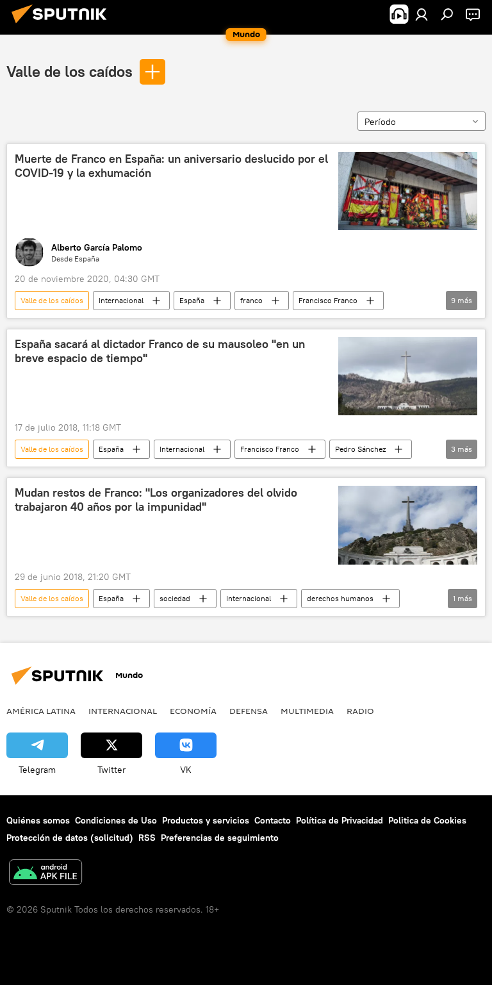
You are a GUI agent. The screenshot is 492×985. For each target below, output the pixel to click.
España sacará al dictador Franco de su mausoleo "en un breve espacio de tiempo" (160, 351)
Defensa (248, 710)
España (191, 300)
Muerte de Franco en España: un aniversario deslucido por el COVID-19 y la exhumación (171, 166)
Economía (193, 710)
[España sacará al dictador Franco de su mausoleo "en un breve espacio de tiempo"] (407, 376)
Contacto (272, 820)
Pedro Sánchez (360, 449)
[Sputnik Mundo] (62, 25)
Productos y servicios (205, 820)
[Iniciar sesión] (421, 14)
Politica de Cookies (427, 820)
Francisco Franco (328, 300)
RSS (147, 837)
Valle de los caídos (69, 71)
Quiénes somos (38, 820)
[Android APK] (45, 873)
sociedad (175, 598)
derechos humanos (340, 598)
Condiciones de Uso (116, 820)
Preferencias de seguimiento (220, 837)
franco (251, 300)
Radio (360, 710)
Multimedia (307, 710)
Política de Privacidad (339, 820)
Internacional (121, 300)
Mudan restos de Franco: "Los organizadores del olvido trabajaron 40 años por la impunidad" (156, 500)
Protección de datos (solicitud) (69, 837)
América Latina (41, 710)
